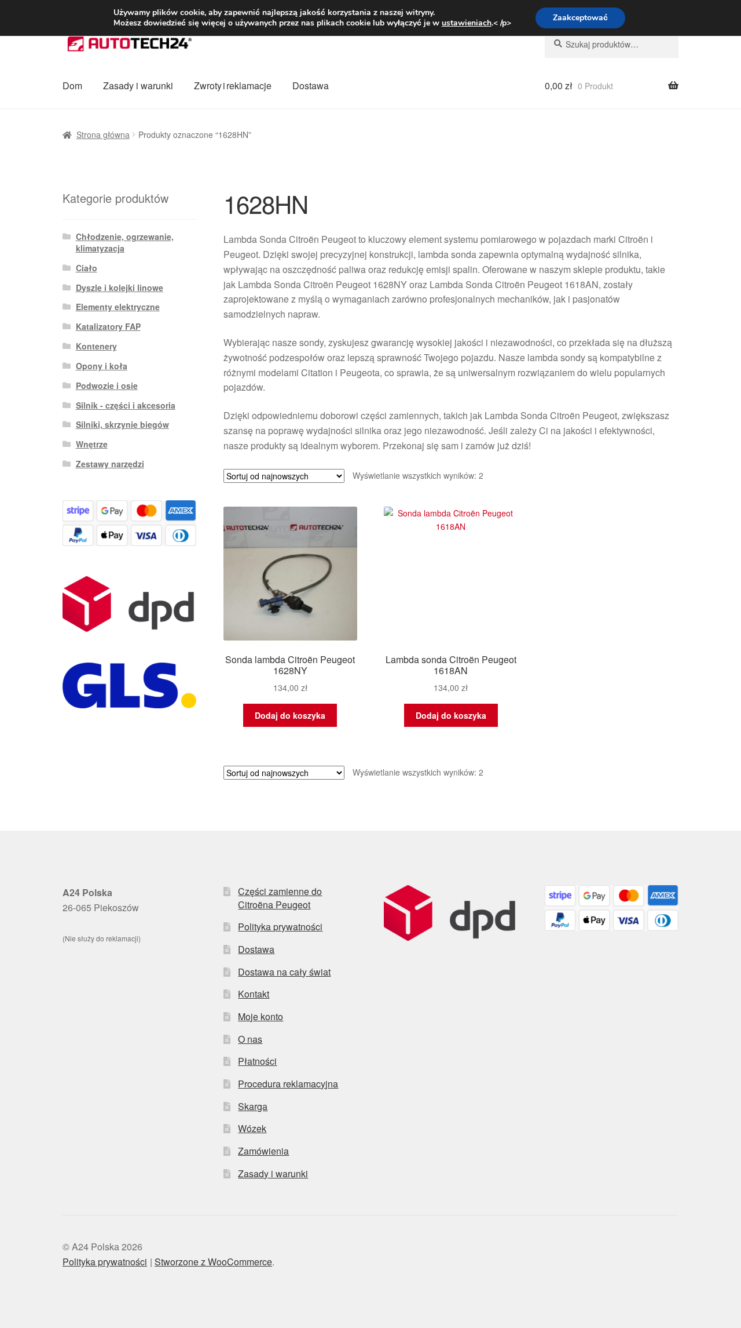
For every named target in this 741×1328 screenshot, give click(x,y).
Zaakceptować (580, 17)
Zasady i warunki (138, 85)
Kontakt (253, 993)
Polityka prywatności (280, 926)
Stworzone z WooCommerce (213, 1261)
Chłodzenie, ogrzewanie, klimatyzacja (125, 242)
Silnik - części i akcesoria (125, 405)
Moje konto (260, 1016)
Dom (72, 85)
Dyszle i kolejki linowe (119, 287)
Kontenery (96, 346)
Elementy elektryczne (118, 306)
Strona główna (103, 134)
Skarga (252, 1106)
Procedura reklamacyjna (288, 1083)
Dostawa (310, 85)
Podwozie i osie (107, 385)
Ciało (86, 268)
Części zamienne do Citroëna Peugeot (280, 898)
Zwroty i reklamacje (233, 85)
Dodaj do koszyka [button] (290, 715)
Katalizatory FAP (108, 326)
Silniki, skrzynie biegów (122, 424)
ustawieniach (466, 23)
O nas (250, 1039)
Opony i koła (101, 366)
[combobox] (611, 44)
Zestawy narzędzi (110, 464)
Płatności (257, 1061)
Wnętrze (92, 444)
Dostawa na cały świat (284, 971)
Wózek (252, 1128)
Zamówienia (263, 1151)
